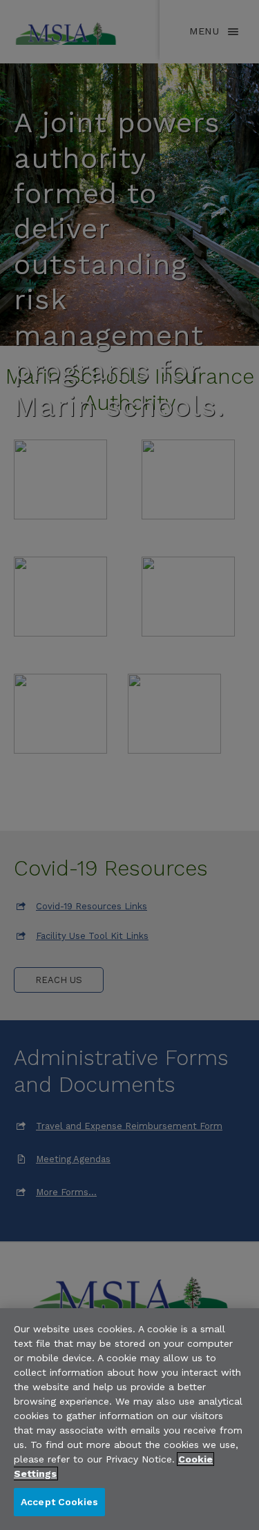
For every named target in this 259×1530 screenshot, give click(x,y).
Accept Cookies (59, 1501)
